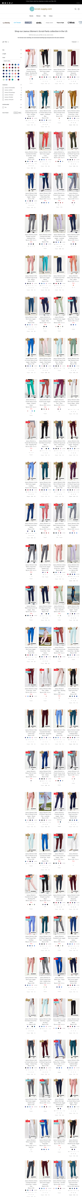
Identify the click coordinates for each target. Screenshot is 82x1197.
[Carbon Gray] (12, 64)
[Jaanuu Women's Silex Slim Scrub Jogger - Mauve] (31, 966)
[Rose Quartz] (15, 76)
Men (45, 16)
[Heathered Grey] (18, 70)
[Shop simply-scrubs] (41, 22)
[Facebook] (3, 3)
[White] (15, 79)
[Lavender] (6, 73)
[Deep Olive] (15, 67)
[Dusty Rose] (18, 67)
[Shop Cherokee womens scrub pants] (74, 22)
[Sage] (3, 79)
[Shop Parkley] (20, 22)
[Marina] (9, 73)
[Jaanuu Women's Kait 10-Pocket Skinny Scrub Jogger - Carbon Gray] (31, 1049)
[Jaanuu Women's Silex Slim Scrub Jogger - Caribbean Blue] (73, 1049)
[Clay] (6, 67)
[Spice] (9, 79)
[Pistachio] (12, 76)
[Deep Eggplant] (12, 67)
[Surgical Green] (12, 79)
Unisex (50, 16)
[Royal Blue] (18, 76)
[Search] (75, 9)
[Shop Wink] (63, 22)
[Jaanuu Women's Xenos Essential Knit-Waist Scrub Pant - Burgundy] (45, 718)
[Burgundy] (9, 64)
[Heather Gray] (15, 70)
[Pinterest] (9, 3)
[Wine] (18, 79)
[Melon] (15, 73)
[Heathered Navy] (3, 73)
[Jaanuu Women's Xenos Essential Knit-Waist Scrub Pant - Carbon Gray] (31, 1169)
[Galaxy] (6, 70)
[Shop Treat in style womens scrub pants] (52, 22)
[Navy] (3, 76)
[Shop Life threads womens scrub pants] (9, 22)
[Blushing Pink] (6, 64)
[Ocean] (6, 76)
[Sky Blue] (6, 79)
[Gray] (12, 70)
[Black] (3, 64)
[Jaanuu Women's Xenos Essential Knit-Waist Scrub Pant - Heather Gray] (45, 223)
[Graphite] (9, 70)
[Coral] (9, 67)
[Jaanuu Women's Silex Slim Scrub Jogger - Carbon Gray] (31, 718)
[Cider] (3, 67)
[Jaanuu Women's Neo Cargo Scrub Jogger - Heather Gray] (45, 553)
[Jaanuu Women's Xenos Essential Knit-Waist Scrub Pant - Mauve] (59, 553)
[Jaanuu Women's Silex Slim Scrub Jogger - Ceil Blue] (59, 718)
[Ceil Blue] (18, 64)
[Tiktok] (12, 3)
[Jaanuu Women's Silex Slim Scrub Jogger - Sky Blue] (45, 1007)
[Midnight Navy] (18, 73)
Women (38, 16)
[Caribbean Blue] (15, 64)
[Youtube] (5, 3)
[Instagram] (7, 3)
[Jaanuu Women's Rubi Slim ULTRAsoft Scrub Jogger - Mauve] (31, 801)
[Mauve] (12, 73)
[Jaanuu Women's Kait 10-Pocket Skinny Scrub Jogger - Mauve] (73, 1088)
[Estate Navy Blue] (3, 70)
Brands (31, 16)
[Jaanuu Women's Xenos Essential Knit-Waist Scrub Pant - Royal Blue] (45, 842)
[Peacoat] (9, 76)
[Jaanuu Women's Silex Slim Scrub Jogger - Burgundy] (45, 1169)
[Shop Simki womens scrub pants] (31, 22)
